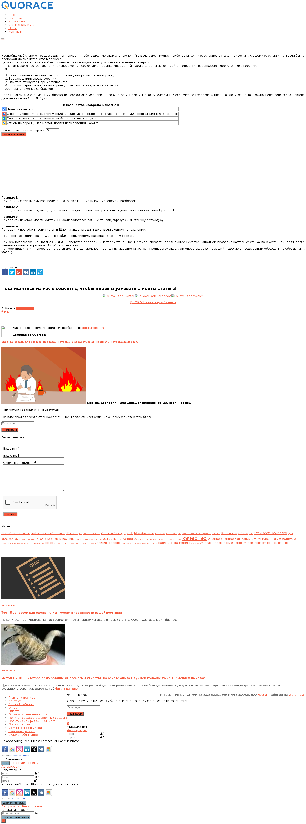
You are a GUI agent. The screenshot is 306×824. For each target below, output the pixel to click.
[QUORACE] (27, 8)
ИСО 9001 (216, 533)
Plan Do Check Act (91, 533)
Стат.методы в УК (21, 25)
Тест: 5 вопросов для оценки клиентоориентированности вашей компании (61, 612)
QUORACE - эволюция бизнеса (153, 302)
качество (194, 538)
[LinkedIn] (33, 274)
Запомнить (14, 759)
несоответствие (8, 543)
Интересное (17, 21)
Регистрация (77, 730)
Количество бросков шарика (22, 130)
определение (38, 543)
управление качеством (260, 542)
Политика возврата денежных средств (37, 717)
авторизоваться (93, 327)
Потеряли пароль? (24, 763)
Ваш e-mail (11, 455)
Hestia (262, 694)
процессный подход (76, 543)
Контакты (15, 31)
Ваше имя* (11, 448)
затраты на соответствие (169, 539)
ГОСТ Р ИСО (171, 533)
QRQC (128, 533)
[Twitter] (12, 274)
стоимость (196, 543)
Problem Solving (112, 533)
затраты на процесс (147, 539)
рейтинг (102, 542)
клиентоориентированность (227, 539)
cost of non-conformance (48, 533)
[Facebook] (5, 274)
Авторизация (11, 766)
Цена (290, 533)
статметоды (181, 542)
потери (50, 542)
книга (252, 539)
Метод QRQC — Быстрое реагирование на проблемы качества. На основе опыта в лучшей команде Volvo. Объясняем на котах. (103, 678)
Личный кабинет (21, 704)
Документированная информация (194, 533)
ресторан (115, 542)
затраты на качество (120, 539)
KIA (80, 533)
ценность (284, 542)
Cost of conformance (15, 533)
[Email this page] (40, 274)
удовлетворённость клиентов (222, 542)
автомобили (10, 539)
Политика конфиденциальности (32, 721)
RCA (137, 533)
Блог (12, 14)
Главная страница (21, 697)
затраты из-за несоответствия (88, 539)
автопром (24, 539)
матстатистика (286, 539)
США (251, 533)
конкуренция (266, 539)
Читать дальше (66, 688)
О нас (12, 28)
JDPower (72, 533)
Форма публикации (23, 734)
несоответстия (24, 543)
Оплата (13, 711)
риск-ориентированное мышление (140, 543)
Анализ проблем (153, 533)
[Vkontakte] (26, 274)
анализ (32, 539)
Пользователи (19, 724)
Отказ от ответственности (27, 714)
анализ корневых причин (55, 539)
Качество (15, 18)
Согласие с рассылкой (25, 728)
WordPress (296, 694)
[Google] (19, 274)
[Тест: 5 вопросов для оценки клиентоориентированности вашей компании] (33, 598)
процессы (91, 543)
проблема (61, 543)
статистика (165, 542)
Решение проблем (234, 533)
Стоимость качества (270, 533)
